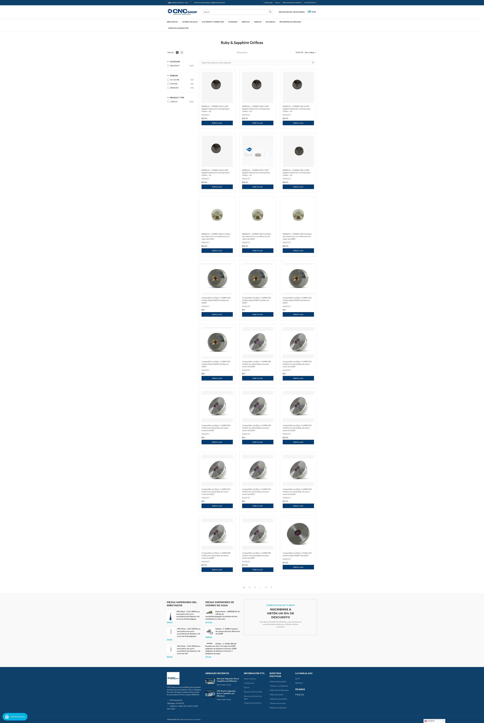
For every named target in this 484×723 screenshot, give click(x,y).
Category (175, 62)
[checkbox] (180, 65)
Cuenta (228, 685)
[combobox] (238, 12)
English (431, 721)
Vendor (174, 76)
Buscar (270, 12)
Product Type (177, 97)
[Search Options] (314, 62)
